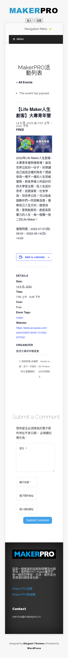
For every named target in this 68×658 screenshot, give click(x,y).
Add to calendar (35, 257)
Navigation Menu (35, 29)
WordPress (34, 648)
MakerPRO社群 (22, 589)
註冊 (39, 20)
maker (19, 317)
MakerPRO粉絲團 (23, 594)
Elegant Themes (33, 643)
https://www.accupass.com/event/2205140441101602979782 (31, 332)
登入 (29, 20)
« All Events (24, 82)
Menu (20, 39)
